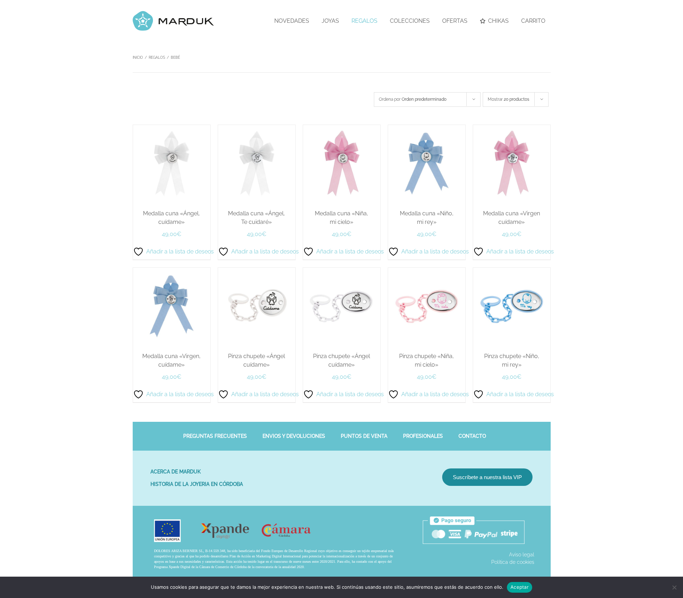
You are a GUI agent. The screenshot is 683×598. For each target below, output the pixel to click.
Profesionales (423, 436)
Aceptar (519, 587)
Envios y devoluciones (294, 436)
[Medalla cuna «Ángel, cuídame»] (171, 128)
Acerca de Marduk (175, 471)
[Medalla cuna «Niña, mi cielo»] (341, 128)
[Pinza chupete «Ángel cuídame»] (256, 271)
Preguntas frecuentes (215, 436)
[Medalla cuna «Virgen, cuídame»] (171, 271)
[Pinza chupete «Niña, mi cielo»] (426, 271)
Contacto (472, 436)
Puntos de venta (364, 436)
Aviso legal (521, 554)
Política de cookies (512, 562)
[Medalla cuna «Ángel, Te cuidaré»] (256, 128)
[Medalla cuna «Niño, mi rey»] (426, 128)
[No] (674, 587)
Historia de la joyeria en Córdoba (196, 484)
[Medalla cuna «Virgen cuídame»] (511, 128)
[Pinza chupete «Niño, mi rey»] (511, 271)
